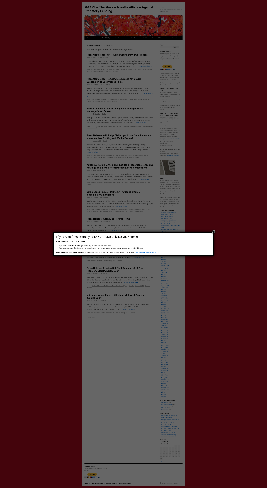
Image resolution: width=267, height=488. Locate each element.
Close (213, 231)
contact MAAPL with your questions (146, 252)
